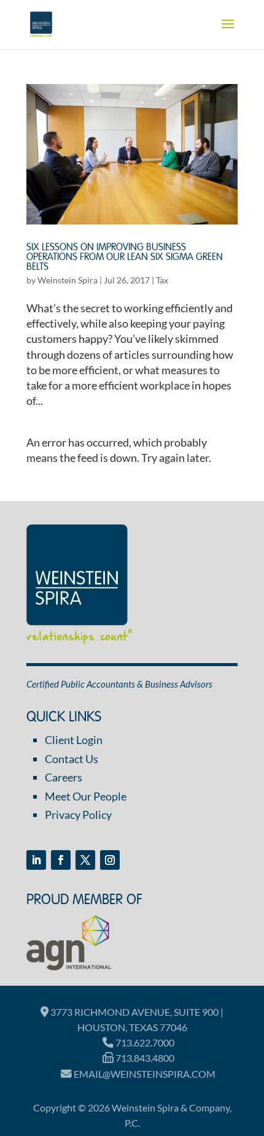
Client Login (74, 739)
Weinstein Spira (67, 280)
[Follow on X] (85, 860)
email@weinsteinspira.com (143, 1074)
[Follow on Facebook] (61, 860)
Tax (162, 280)
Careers (63, 777)
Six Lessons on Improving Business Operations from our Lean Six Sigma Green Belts (124, 257)
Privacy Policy (78, 814)
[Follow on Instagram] (110, 860)
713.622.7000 (144, 1042)
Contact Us (71, 759)
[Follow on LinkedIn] (36, 860)
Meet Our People (85, 796)
